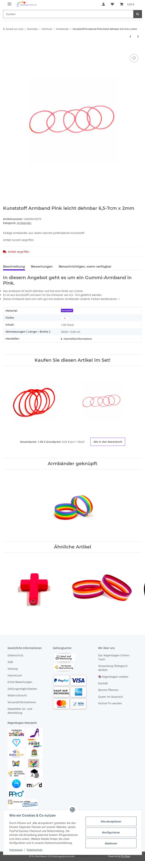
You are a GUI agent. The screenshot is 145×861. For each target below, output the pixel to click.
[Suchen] (137, 14)
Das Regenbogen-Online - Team (114, 657)
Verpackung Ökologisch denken (113, 668)
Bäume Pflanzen (108, 690)
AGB (10, 662)
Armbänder (24, 223)
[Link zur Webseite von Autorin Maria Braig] (33, 763)
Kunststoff (67, 310)
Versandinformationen (22, 702)
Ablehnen (111, 843)
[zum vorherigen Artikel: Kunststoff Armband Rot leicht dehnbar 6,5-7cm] (130, 36)
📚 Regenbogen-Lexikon (113, 676)
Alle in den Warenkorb (107, 442)
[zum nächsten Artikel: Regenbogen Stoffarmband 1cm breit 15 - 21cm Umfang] (138, 36)
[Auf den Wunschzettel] (134, 58)
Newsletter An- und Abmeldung (20, 711)
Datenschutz (34, 849)
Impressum (16, 849)
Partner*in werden (110, 703)
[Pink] (65, 318)
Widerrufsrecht (17, 695)
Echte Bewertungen (20, 682)
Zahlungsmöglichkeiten (22, 689)
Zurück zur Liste (14, 29)
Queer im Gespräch (110, 696)
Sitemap (13, 669)
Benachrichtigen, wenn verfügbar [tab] (85, 266)
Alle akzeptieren (111, 821)
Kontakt (103, 683)
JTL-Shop (125, 856)
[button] (103, 4)
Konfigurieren (111, 832)
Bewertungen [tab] (42, 266)
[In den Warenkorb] (6, 49)
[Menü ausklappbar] (9, 2)
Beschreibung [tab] (14, 266)
